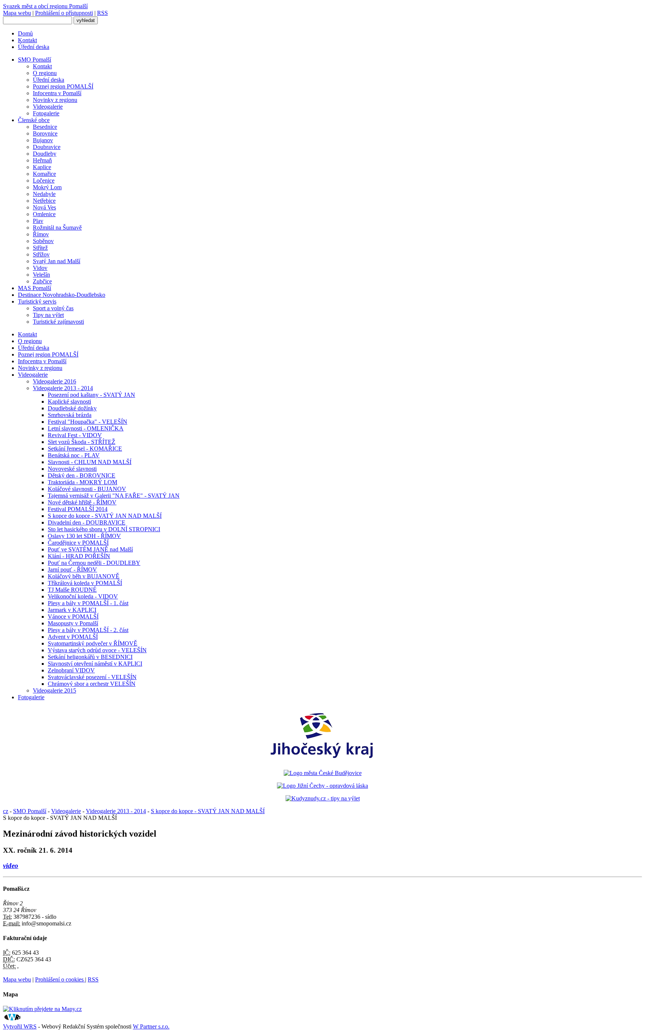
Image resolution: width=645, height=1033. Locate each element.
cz (5, 811)
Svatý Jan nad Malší (56, 261)
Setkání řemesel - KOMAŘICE (85, 448)
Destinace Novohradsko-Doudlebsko (61, 295)
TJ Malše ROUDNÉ (72, 589)
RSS (102, 13)
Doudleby (44, 153)
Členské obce (34, 120)
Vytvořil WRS (20, 1026)
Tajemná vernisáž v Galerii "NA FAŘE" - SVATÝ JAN (114, 495)
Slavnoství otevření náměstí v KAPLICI (95, 663)
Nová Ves (44, 207)
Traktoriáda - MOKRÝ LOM (82, 482)
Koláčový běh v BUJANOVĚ (83, 576)
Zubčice (42, 281)
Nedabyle (44, 194)
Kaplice (42, 167)
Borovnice (45, 133)
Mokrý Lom (47, 187)
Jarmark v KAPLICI (72, 610)
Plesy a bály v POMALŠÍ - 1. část (88, 603)
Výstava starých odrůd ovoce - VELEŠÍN (97, 650)
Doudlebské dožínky (72, 408)
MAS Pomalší (34, 288)
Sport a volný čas (53, 308)
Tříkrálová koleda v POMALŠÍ (85, 583)
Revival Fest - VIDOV (75, 435)
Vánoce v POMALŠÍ (73, 616)
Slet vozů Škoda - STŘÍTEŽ (81, 442)
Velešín (41, 274)
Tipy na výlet (48, 315)
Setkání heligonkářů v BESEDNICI (90, 657)
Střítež (40, 248)
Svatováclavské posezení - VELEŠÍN (92, 677)
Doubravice (46, 147)
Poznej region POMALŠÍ (63, 86)
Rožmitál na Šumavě (57, 227)
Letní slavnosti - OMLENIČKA (86, 428)
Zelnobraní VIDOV (71, 670)
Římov (41, 234)
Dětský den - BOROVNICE (81, 475)
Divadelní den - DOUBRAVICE (86, 522)
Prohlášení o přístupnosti (64, 13)
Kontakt (27, 40)
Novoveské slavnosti (72, 469)
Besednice (45, 127)
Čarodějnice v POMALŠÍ (78, 542)
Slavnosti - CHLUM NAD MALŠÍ (89, 462)
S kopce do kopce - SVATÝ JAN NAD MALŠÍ (105, 516)
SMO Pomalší (34, 59)
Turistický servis (37, 301)
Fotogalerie (46, 113)
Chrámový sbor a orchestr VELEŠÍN (91, 684)
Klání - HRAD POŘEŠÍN (79, 556)
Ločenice (43, 180)
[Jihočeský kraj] (322, 760)
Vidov (40, 268)
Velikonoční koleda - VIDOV (83, 596)
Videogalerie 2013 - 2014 (63, 388)
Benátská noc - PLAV (74, 455)
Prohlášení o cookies (60, 979)
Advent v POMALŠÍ (73, 637)
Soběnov (43, 241)
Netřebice (44, 200)
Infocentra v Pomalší (57, 93)
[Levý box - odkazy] (323, 773)
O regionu (45, 73)
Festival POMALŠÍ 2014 (78, 509)
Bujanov (43, 140)
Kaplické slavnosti (69, 401)
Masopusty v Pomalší (73, 623)
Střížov (41, 254)
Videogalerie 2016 (54, 381)
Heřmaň (42, 160)
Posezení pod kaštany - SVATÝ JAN (91, 395)
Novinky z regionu (55, 100)
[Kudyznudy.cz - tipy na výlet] (323, 798)
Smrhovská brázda (69, 415)
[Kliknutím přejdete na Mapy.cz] (42, 1009)
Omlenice (44, 214)
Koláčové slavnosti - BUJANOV (87, 489)
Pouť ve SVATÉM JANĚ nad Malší (90, 549)
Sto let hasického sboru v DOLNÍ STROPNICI (104, 529)
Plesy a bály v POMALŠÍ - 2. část (88, 630)
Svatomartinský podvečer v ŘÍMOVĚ (92, 643)
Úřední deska (33, 47)
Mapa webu (17, 13)
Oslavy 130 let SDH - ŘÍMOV (84, 536)
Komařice (44, 174)
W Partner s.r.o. (151, 1026)
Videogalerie (48, 106)
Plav (38, 221)
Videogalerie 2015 (54, 690)
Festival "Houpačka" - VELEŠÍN (87, 422)
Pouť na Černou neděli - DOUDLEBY (94, 563)
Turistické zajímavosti (58, 321)
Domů (25, 33)
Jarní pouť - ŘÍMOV (72, 569)
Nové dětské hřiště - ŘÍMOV (82, 502)
